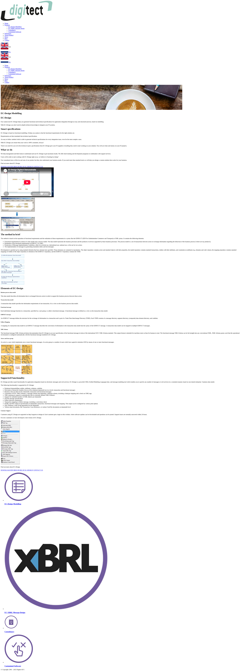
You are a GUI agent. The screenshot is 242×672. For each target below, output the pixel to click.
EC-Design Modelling (15, 27)
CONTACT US (38, 166)
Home (6, 23)
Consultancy (12, 30)
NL (9, 52)
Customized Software (14, 32)
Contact (7, 40)
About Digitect (9, 35)
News (6, 37)
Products (7, 25)
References (8, 33)
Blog (6, 38)
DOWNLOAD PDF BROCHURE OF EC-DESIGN (17, 166)
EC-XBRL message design (16, 28)
